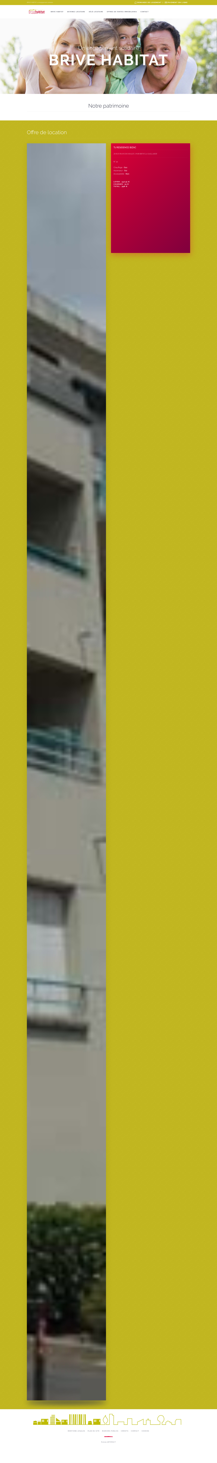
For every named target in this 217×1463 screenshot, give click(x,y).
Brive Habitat (57, 12)
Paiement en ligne (178, 2)
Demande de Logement (149, 2)
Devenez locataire (76, 12)
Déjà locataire (96, 12)
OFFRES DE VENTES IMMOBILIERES (122, 12)
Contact (145, 12)
